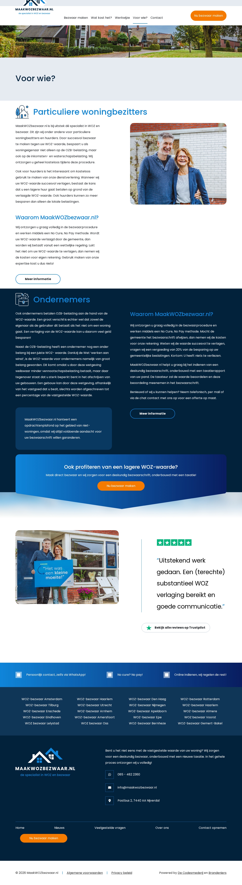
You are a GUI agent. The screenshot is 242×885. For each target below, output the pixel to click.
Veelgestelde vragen (110, 828)
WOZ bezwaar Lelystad (42, 723)
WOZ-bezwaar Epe (147, 717)
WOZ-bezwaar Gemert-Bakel (200, 723)
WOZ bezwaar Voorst (200, 717)
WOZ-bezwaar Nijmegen (147, 705)
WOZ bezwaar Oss (94, 723)
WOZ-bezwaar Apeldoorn (147, 711)
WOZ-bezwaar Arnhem (94, 711)
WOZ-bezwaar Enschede (41, 711)
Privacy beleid (121, 873)
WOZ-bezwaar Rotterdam (200, 699)
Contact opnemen (212, 828)
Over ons (162, 828)
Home (20, 828)
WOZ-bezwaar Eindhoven (42, 717)
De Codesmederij (190, 873)
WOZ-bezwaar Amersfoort (95, 717)
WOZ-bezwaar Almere (200, 711)
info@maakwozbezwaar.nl (137, 787)
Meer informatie (38, 279)
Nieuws (59, 828)
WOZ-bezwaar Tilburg (42, 705)
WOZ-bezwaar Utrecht (95, 705)
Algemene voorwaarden (85, 873)
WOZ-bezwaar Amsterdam (42, 699)
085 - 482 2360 (129, 774)
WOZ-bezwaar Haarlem (94, 699)
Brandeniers (217, 873)
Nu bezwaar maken (208, 15)
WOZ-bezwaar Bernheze (147, 723)
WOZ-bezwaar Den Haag (147, 699)
